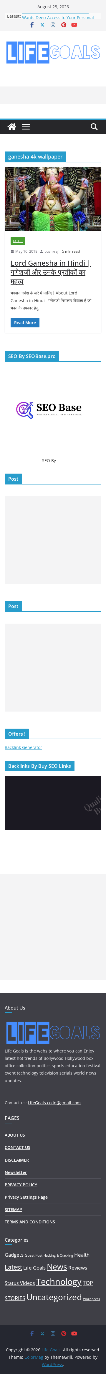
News (57, 1266)
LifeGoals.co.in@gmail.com (54, 1102)
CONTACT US (17, 1147)
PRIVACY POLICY (21, 1185)
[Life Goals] (12, 127)
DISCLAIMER (17, 1160)
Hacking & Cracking (58, 1255)
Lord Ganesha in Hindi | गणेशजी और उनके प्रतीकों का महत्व (51, 272)
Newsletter (16, 1172)
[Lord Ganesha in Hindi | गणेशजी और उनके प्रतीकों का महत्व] (53, 199)
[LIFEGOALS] (53, 1022)
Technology (59, 1282)
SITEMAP (13, 1209)
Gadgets (14, 1254)
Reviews (77, 1267)
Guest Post (33, 1255)
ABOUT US (15, 1135)
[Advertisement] (53, 540)
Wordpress (91, 1299)
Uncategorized (54, 1297)
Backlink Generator (23, 747)
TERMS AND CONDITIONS (30, 1222)
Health (82, 1254)
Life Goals (34, 1267)
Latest (18, 241)
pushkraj (51, 251)
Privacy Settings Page (26, 1197)
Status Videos (20, 1283)
